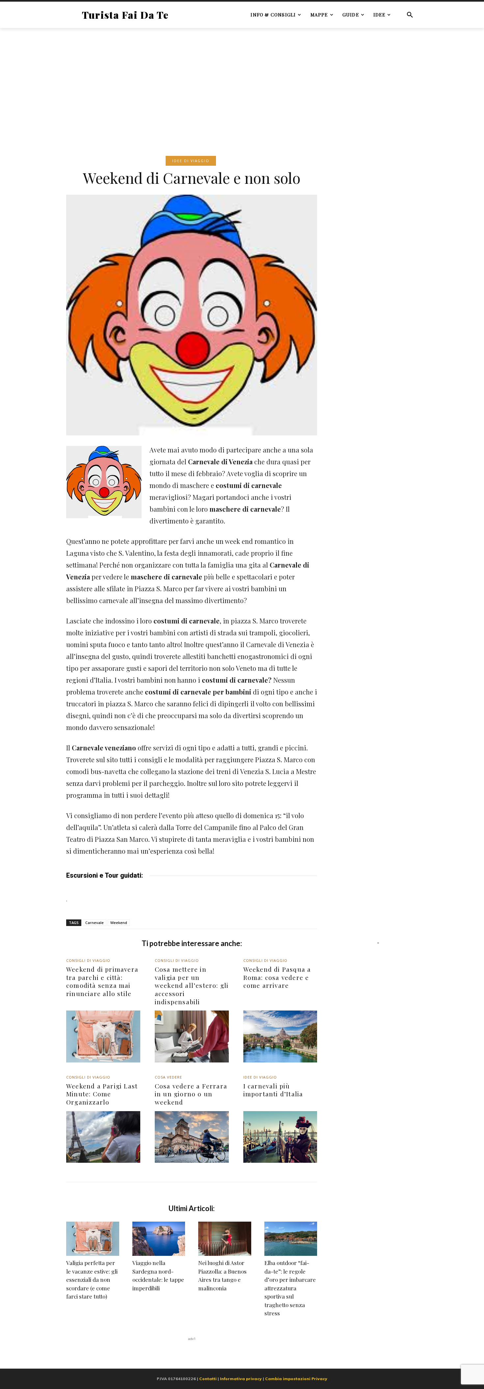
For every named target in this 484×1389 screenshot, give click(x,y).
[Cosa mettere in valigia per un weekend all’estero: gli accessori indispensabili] (192, 1036)
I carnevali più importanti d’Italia (273, 1090)
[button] (410, 15)
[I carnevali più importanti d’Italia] (280, 1137)
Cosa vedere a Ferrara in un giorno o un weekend (191, 1094)
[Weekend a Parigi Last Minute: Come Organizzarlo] (103, 1137)
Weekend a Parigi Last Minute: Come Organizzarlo (102, 1094)
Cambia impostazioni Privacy (296, 1378)
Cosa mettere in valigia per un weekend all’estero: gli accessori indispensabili (192, 985)
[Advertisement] (242, 82)
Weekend (118, 922)
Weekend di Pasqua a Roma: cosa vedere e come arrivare (277, 977)
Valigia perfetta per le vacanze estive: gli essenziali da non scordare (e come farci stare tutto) (92, 1279)
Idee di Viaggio (190, 160)
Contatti (208, 1378)
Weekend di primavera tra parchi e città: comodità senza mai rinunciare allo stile (102, 981)
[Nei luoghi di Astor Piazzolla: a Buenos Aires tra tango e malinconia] (224, 1239)
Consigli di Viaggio (88, 960)
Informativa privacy (241, 1378)
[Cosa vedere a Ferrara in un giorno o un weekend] (192, 1137)
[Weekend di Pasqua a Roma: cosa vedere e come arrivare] (280, 1036)
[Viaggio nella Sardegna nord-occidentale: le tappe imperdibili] (158, 1239)
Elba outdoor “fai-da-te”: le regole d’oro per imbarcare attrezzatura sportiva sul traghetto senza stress (290, 1288)
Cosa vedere (168, 1077)
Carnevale (94, 922)
